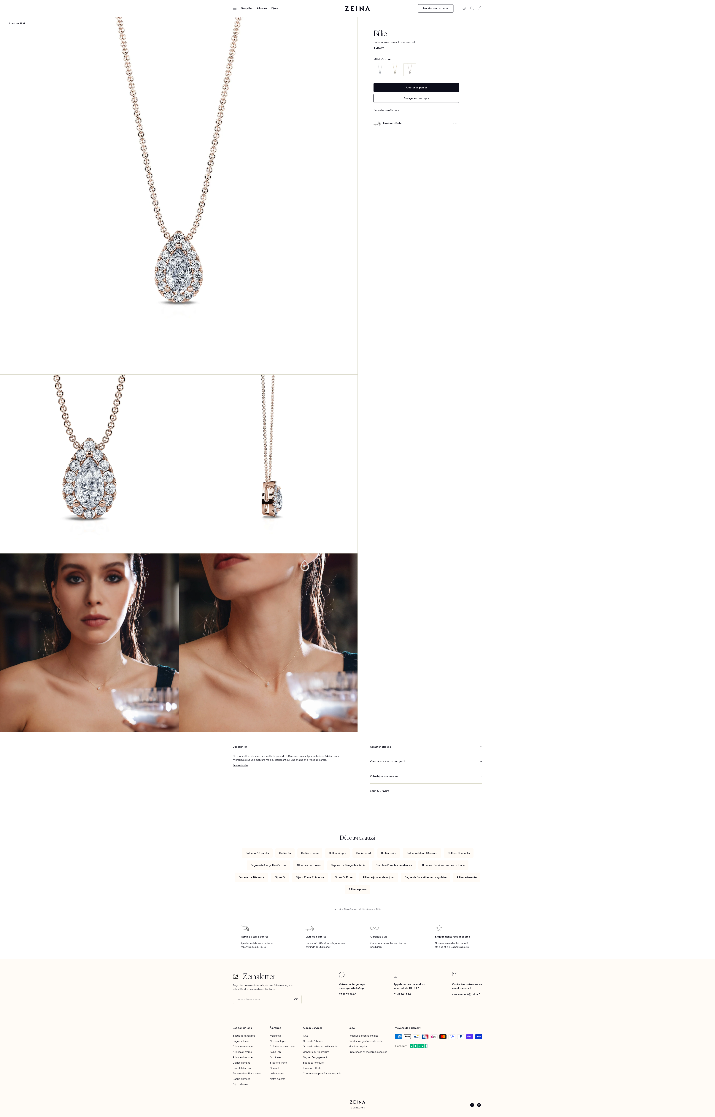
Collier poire (388, 853)
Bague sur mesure (313, 1062)
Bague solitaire (241, 1041)
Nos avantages (278, 1041)
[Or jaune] (394, 69)
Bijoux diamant (241, 1084)
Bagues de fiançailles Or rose (268, 865)
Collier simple (337, 853)
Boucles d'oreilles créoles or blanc (443, 865)
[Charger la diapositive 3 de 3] (457, 123)
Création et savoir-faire (282, 1046)
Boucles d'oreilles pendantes (394, 865)
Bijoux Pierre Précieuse (310, 877)
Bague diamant (241, 1079)
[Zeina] (357, 8)
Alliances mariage (242, 1046)
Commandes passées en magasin (322, 1073)
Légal (352, 1028)
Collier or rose (310, 853)
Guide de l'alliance (313, 1041)
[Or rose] (409, 69)
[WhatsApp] (341, 976)
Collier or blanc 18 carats (421, 853)
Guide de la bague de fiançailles (320, 1046)
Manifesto (275, 1035)
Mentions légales (358, 1046)
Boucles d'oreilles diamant (247, 1073)
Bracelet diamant (242, 1068)
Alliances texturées (309, 865)
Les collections (242, 1028)
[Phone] (395, 976)
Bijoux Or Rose (343, 877)
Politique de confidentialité (363, 1035)
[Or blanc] (380, 69)
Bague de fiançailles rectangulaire (426, 877)
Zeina (362, 1107)
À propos (275, 1028)
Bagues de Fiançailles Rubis (348, 865)
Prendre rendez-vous (436, 8)
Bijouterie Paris (278, 1062)
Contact (274, 1068)
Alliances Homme (242, 1057)
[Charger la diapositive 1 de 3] (453, 123)
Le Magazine (277, 1073)
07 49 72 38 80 (347, 994)
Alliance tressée (467, 877)
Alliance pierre (357, 889)
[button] (235, 8)
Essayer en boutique (416, 98)
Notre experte (277, 1079)
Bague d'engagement (315, 1057)
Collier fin (285, 853)
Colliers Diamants (459, 853)
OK (296, 999)
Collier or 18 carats (257, 853)
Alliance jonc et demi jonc (378, 877)
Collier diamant (241, 1062)
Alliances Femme (242, 1052)
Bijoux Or (280, 877)
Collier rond (363, 853)
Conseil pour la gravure (316, 1052)
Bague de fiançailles (244, 1035)
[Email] (454, 975)
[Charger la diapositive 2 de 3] (455, 123)
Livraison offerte (312, 1068)
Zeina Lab (275, 1052)
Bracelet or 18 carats (251, 877)
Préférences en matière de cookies (368, 1052)
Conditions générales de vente (365, 1041)
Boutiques (275, 1057)
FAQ (305, 1035)
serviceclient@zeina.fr (466, 994)
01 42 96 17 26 (402, 994)
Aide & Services (312, 1028)
